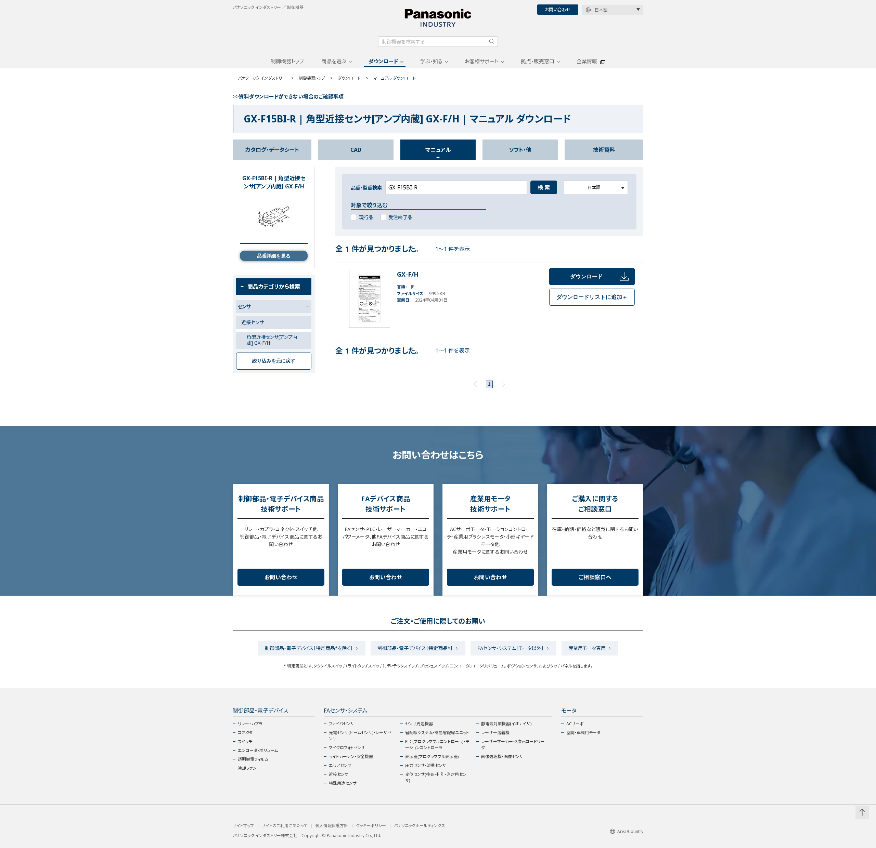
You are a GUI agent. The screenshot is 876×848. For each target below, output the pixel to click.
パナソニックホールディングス (419, 826)
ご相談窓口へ (595, 577)
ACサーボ (575, 724)
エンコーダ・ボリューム (258, 750)
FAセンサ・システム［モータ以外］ (510, 648)
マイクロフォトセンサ (347, 748)
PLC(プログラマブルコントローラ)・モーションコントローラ (437, 745)
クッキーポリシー (371, 826)
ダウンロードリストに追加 (592, 297)
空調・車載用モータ (583, 733)
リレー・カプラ (250, 724)
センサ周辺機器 (419, 724)
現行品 (366, 217)
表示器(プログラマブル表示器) (432, 756)
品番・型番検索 (366, 187)
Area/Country (630, 831)
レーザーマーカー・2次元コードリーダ (512, 745)
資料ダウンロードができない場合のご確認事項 (291, 96)
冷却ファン (247, 768)
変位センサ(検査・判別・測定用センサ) (435, 777)
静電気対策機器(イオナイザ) (506, 724)
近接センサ (338, 774)
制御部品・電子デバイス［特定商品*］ (415, 648)
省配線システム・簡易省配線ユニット (437, 733)
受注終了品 (400, 217)
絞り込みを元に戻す (273, 360)
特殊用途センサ (343, 783)
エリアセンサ (340, 765)
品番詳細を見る (274, 256)
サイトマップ (243, 826)
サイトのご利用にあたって (284, 826)
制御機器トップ (287, 61)
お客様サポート (482, 61)
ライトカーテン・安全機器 (351, 756)
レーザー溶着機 (495, 733)
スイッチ (245, 741)
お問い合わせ (558, 9)
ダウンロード (383, 61)
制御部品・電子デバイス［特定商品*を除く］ (309, 648)
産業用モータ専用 (587, 648)
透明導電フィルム (253, 759)
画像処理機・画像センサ (502, 756)
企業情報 (587, 61)
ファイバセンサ (341, 724)
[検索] (492, 41)
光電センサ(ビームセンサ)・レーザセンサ (360, 736)
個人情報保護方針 (331, 826)
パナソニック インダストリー (262, 78)
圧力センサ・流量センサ (425, 765)
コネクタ (245, 733)
